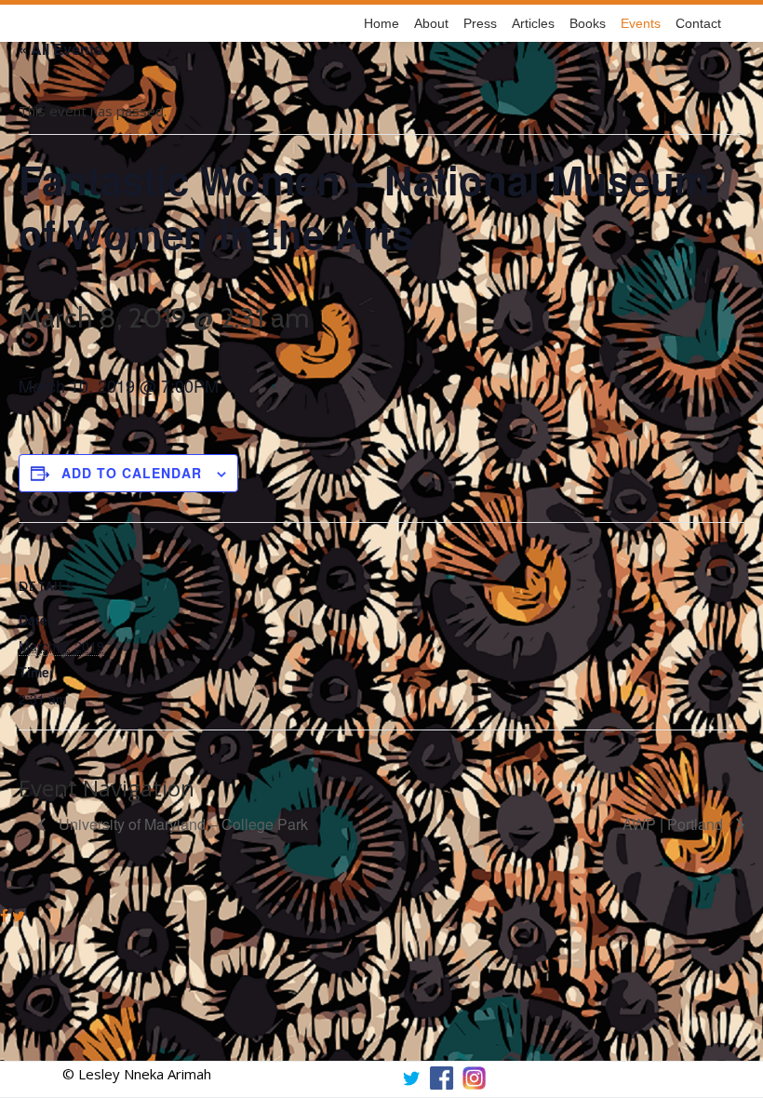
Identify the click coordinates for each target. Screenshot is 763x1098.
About (431, 23)
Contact (698, 23)
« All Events (60, 49)
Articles (533, 23)
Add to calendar (131, 472)
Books (587, 23)
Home (381, 23)
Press (480, 23)
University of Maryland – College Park (181, 824)
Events (641, 23)
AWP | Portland (674, 824)
